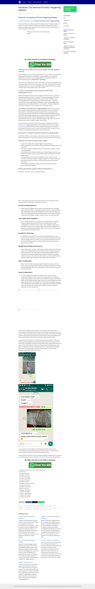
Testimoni (45, 2)
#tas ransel (36, 508)
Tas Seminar (66, 26)
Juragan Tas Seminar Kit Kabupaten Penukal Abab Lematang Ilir (69, 47)
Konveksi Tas (21, 13)
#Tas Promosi (28, 508)
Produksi (65, 23)
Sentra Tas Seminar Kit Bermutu (50, 540)
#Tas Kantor (48, 506)
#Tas (50, 505)
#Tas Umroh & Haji (38, 509)
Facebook (29, 502)
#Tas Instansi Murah (38, 506)
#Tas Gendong (28, 506)
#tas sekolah (43, 508)
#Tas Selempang (53, 508)
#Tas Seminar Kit (28, 509)
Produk (29, 2)
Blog (64, 17)
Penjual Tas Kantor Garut (25, 562)
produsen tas (49, 275)
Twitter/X (35, 502)
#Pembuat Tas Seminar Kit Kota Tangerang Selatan (35, 505)
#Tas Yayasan (47, 509)
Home (24, 2)
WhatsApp (42, 502)
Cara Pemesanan (37, 2)
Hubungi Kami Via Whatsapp (70, 9)
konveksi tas (21, 126)
